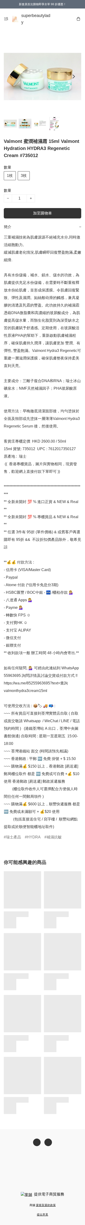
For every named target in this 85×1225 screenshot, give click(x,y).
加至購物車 (42, 213)
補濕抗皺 (54, 837)
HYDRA (34, 837)
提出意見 (42, 1214)
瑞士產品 (13, 837)
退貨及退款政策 (46, 1205)
